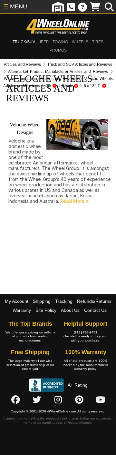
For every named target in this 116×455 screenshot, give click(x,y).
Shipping (42, 301)
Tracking (63, 301)
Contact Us (95, 310)
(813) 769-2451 (85, 332)
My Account (16, 301)
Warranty (22, 310)
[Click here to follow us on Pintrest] (79, 399)
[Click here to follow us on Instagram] (58, 399)
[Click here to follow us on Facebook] (15, 399)
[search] (109, 7)
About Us (70, 310)
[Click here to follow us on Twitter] (36, 399)
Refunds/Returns (94, 301)
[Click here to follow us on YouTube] (100, 399)
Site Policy (45, 310)
